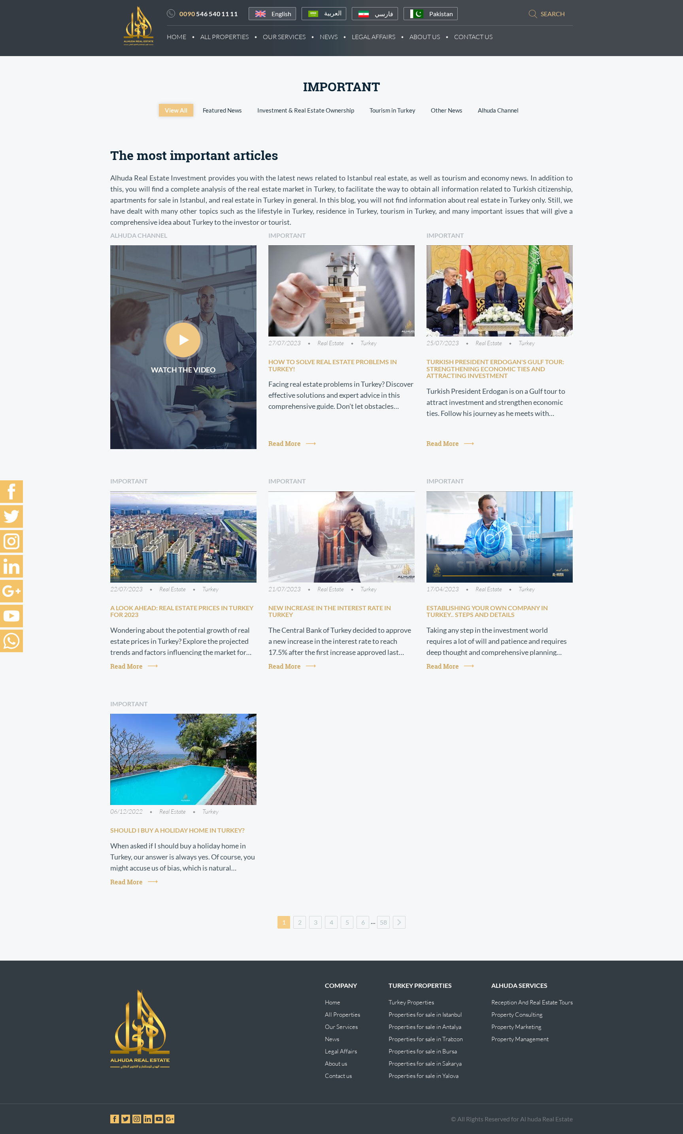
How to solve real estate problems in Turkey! (332, 365)
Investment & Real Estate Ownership (305, 110)
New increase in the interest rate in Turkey (329, 611)
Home (176, 37)
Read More (284, 443)
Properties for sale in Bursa (423, 1051)
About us (336, 1063)
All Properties (224, 37)
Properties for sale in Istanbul (425, 1014)
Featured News (222, 110)
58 (383, 922)
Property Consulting (517, 1014)
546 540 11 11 (208, 13)
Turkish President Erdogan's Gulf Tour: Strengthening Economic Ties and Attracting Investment (495, 368)
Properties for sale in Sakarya (425, 1063)
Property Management (520, 1039)
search (553, 13)
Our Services (284, 37)
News (329, 37)
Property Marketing (516, 1027)
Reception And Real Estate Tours (532, 1002)
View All (176, 110)
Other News (446, 110)
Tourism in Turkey (392, 110)
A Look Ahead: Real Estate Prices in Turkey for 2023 (181, 611)
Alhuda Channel (498, 110)
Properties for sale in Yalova (423, 1075)
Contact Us (473, 37)
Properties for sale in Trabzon (426, 1039)
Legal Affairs (373, 37)
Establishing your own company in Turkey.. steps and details (487, 611)
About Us (424, 37)
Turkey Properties (411, 1002)
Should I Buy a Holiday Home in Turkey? (177, 830)
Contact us (338, 1075)
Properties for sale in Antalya (425, 1027)
